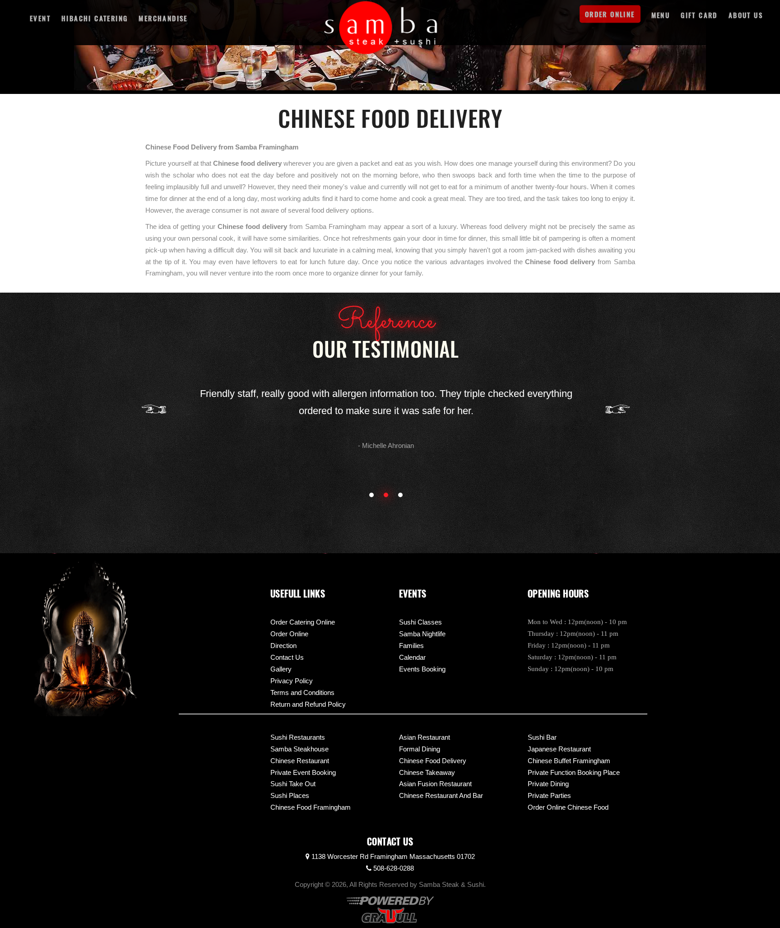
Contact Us (287, 657)
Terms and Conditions (302, 692)
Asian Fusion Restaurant (435, 784)
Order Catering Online (302, 622)
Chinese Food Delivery (432, 761)
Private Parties (549, 795)
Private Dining (548, 784)
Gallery (281, 669)
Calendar (412, 657)
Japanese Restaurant (559, 749)
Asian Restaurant (424, 737)
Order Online (289, 634)
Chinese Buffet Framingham (569, 761)
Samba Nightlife (422, 634)
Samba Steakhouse (299, 749)
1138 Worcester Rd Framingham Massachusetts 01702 (392, 856)
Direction (283, 645)
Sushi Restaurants (297, 737)
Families (411, 645)
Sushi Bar (542, 737)
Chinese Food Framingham (310, 807)
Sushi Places (289, 795)
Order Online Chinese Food (568, 807)
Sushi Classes (420, 622)
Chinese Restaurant (299, 761)
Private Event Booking (303, 772)
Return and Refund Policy (308, 704)
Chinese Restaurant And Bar (441, 795)
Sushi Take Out (293, 784)
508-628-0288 (392, 868)
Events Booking (422, 669)
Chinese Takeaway (427, 772)
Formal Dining (419, 749)
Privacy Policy (291, 681)
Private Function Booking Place (574, 772)
